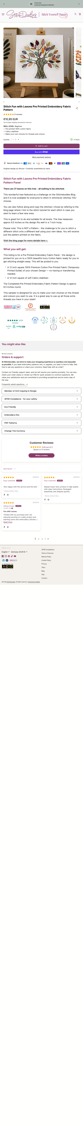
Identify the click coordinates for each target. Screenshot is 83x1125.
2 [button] (38, 539)
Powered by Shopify (34, 582)
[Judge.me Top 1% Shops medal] (71, 320)
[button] (8, 114)
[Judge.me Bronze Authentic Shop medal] (62, 320)
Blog (43, 571)
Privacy (44, 564)
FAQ (43, 574)
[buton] (6, 552)
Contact (44, 578)
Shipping (14, 122)
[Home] (39, 14)
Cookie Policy (46, 560)
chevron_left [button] (4, 4)
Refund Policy (46, 557)
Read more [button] (7, 522)
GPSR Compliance (48, 549)
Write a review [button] (41, 455)
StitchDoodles (11, 582)
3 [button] (42, 539)
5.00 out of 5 (47, 447)
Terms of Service (47, 553)
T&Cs (43, 567)
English (6, 552)
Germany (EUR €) (19, 552)
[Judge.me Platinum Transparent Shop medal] (44, 320)
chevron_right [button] (79, 4)
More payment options (41, 157)
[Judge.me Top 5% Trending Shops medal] (53, 327)
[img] (8, 477)
